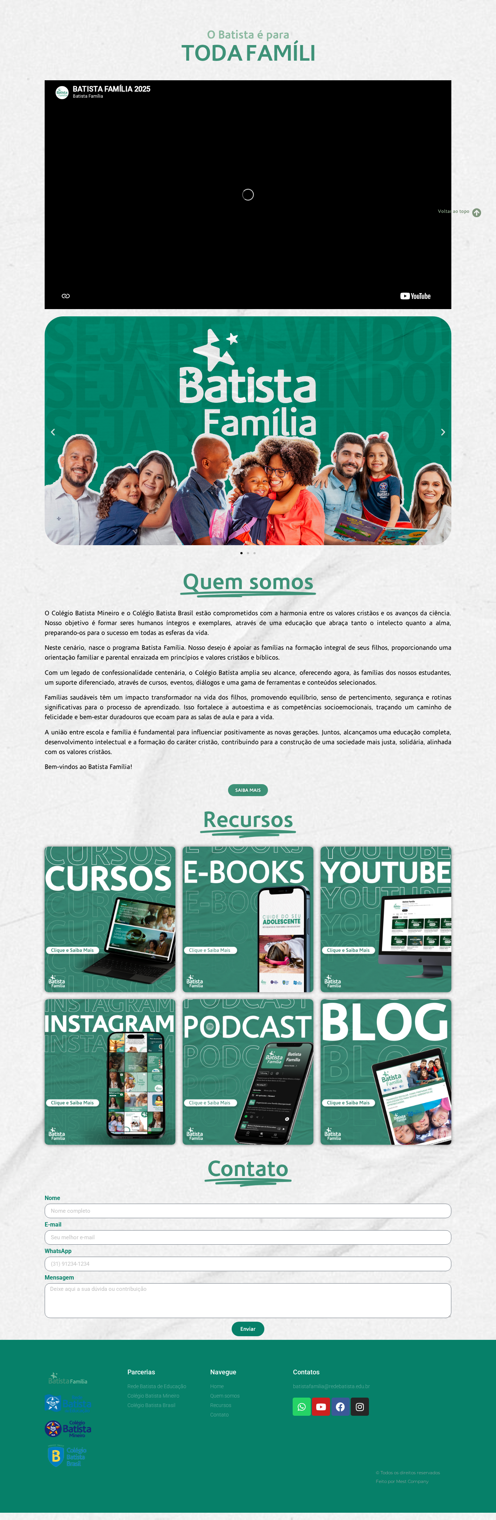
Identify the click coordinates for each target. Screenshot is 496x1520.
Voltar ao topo (453, 211)
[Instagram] (360, 1407)
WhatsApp (58, 1251)
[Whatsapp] (302, 1407)
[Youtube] (321, 1407)
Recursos (269, 8)
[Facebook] (341, 1407)
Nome (52, 1198)
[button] (52, 431)
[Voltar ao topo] (476, 212)
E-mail (53, 1225)
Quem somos (226, 8)
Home (186, 8)
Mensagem (59, 1278)
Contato (307, 8)
